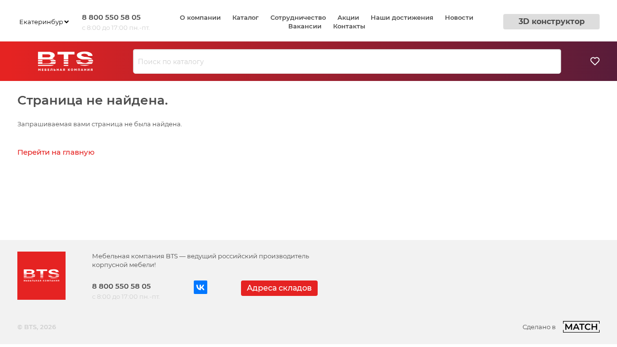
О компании (200, 17)
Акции (348, 17)
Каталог (245, 17)
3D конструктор (552, 21)
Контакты (349, 26)
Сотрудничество (298, 17)
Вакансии (305, 26)
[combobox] (347, 62)
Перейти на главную (55, 152)
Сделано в (539, 327)
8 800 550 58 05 (111, 17)
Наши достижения (402, 17)
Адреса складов (279, 288)
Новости (459, 17)
